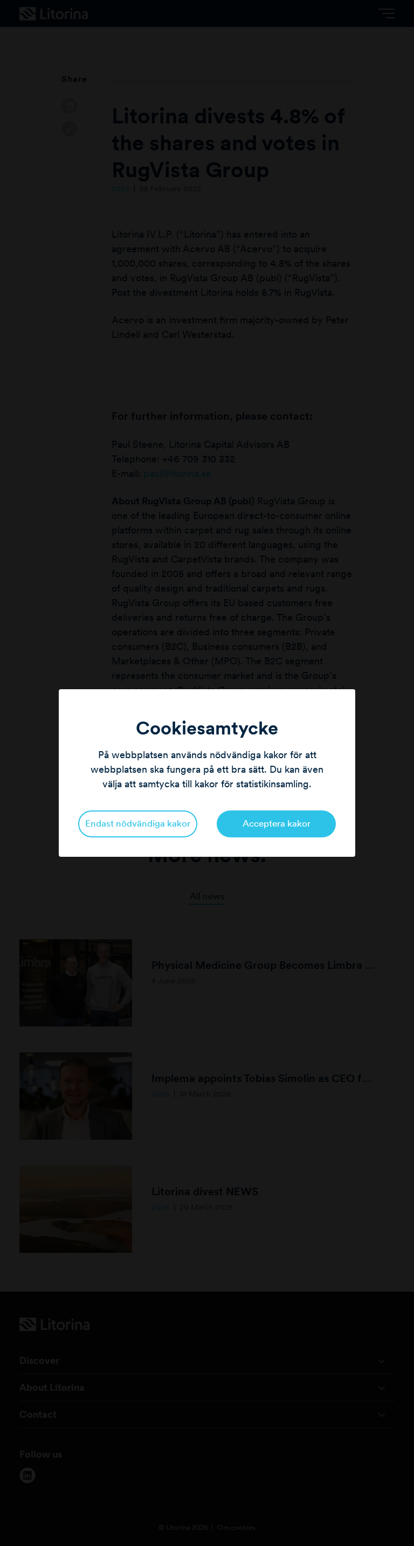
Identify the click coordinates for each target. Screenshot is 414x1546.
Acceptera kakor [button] (276, 823)
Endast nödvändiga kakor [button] (137, 823)
